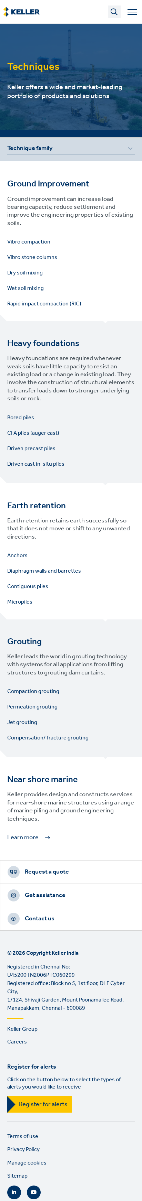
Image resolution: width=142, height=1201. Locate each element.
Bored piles (20, 417)
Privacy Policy (23, 1149)
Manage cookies (27, 1163)
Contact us (39, 918)
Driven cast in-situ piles (35, 464)
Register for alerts (43, 1104)
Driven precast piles (31, 448)
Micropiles (19, 602)
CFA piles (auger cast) (33, 433)
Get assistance (45, 895)
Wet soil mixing (25, 288)
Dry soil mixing (25, 273)
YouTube (34, 1192)
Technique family (29, 149)
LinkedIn (14, 1192)
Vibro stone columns (32, 257)
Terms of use (22, 1136)
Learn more (23, 837)
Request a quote (47, 872)
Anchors (17, 555)
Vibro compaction (28, 242)
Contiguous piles (27, 586)
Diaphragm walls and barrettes (44, 571)
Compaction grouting (33, 691)
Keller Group (22, 1029)
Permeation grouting (32, 707)
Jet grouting (22, 722)
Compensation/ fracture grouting (48, 738)
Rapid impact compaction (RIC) (44, 304)
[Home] (21, 12)
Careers (17, 1042)
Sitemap (17, 1176)
